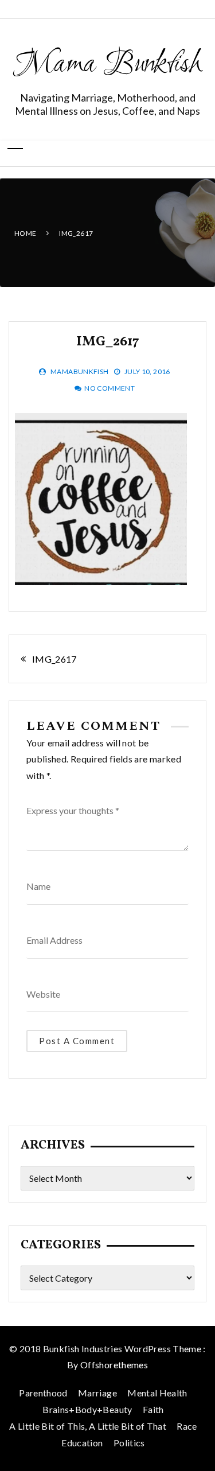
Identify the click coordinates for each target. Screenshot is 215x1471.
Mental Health (157, 1392)
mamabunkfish (79, 371)
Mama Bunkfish (107, 64)
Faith (153, 1409)
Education (82, 1442)
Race (187, 1426)
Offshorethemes (114, 1364)
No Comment (109, 388)
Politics (129, 1442)
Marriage (97, 1392)
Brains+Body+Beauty (87, 1409)
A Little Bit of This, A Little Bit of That (87, 1426)
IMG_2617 (54, 658)
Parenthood (43, 1392)
